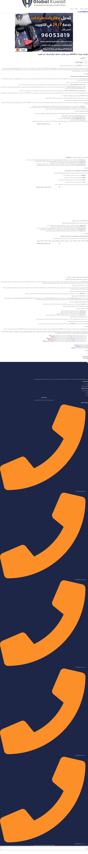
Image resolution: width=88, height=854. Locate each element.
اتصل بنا (75, 8)
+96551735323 (78, 491)
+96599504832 (77, 579)
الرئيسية (85, 8)
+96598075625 (78, 667)
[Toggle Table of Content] (85, 62)
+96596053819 (77, 843)
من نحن (71, 8)
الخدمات (81, 8)
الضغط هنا (76, 345)
